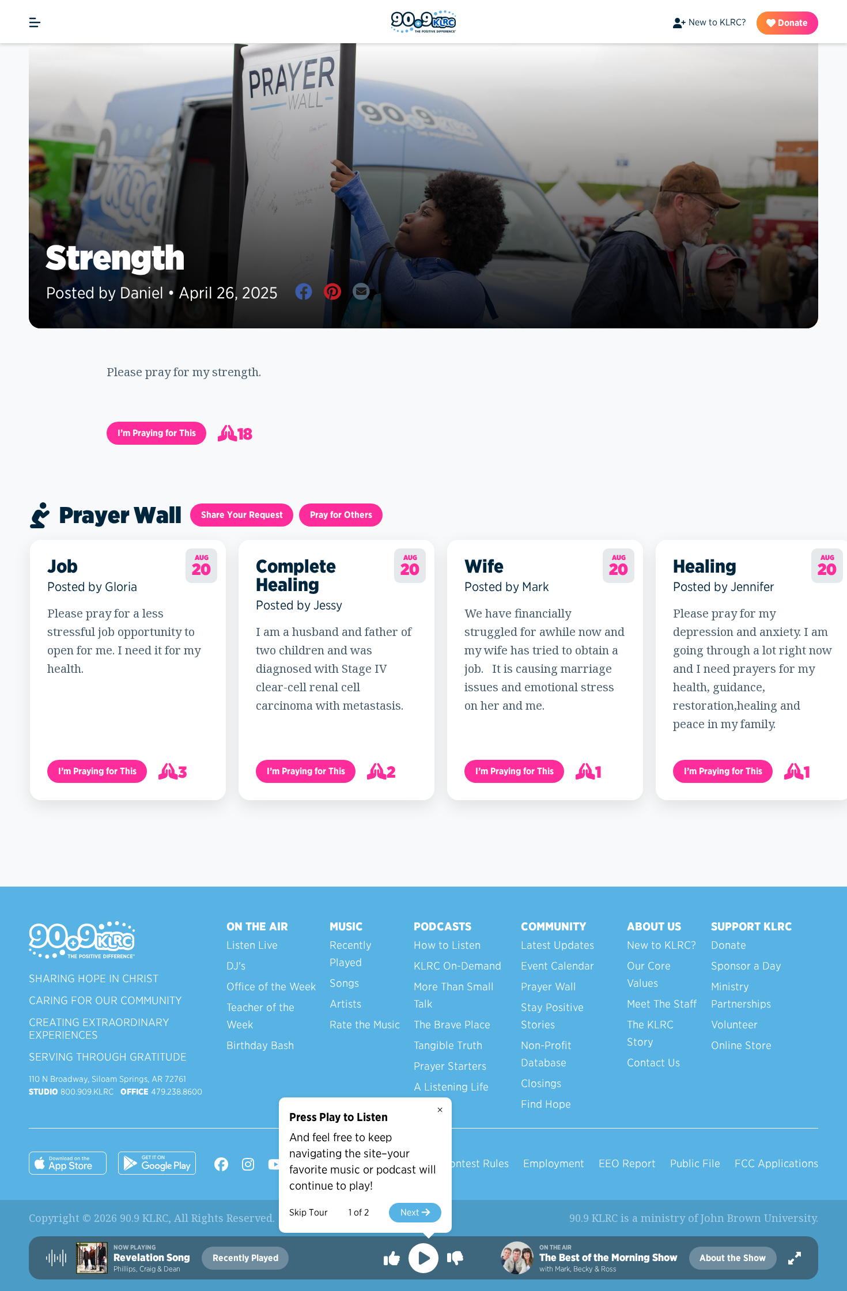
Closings (541, 1083)
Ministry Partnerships (741, 995)
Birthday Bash (260, 1045)
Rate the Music (365, 1025)
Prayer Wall (548, 986)
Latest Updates (557, 945)
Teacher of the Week (260, 1016)
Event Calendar (557, 966)
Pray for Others (341, 514)
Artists (345, 1004)
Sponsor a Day (746, 966)
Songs (344, 983)
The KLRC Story (650, 1033)
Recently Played (351, 953)
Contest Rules (476, 1163)
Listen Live (252, 945)
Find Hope (546, 1104)
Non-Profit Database (546, 1054)
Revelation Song (152, 1257)
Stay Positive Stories (552, 1016)
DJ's (235, 966)
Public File (695, 1163)
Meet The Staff (662, 1004)
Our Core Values (649, 974)
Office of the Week (271, 986)
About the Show (732, 1257)
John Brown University (758, 1218)
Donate (792, 22)
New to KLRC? (717, 22)
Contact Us (653, 1063)
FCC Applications (776, 1163)
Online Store (741, 1045)
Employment (553, 1163)
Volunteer (734, 1025)
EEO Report (627, 1163)
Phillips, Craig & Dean (147, 1269)
